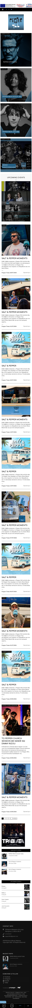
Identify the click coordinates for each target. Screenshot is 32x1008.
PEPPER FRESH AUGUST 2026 (16, 853)
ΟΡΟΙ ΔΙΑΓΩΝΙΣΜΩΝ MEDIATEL (14, 994)
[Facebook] (7, 9)
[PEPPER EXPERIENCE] (16, 50)
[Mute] (12, 1006)
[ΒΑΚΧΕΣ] (16, 155)
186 (14, 818)
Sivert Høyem (5, 899)
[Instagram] (9, 9)
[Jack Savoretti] (27, 907)
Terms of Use (19, 992)
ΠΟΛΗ (4, 225)
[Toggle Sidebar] (3, 9)
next (16, 818)
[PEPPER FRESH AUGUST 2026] (16, 85)
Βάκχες (3, 886)
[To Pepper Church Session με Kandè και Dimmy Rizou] (16, 720)
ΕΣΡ (13, 997)
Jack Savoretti (5, 906)
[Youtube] (12, 9)
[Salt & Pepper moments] (16, 240)
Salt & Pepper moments (14, 258)
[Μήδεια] (27, 893)
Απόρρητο (3, 1002)
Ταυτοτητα (8, 997)
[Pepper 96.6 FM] (16, 29)
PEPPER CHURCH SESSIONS (9, 705)
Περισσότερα (26, 272)
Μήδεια (4, 892)
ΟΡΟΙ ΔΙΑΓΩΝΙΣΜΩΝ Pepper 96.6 (16, 993)
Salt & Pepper (9, 366)
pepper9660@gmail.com (11, 936)
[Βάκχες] (27, 887)
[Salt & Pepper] (16, 347)
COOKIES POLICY (22, 995)
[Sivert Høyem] (27, 900)
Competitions (5, 33)
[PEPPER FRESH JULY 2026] (16, 120)
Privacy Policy (10, 992)
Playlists (4, 69)
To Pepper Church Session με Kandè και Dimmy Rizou (13, 741)
